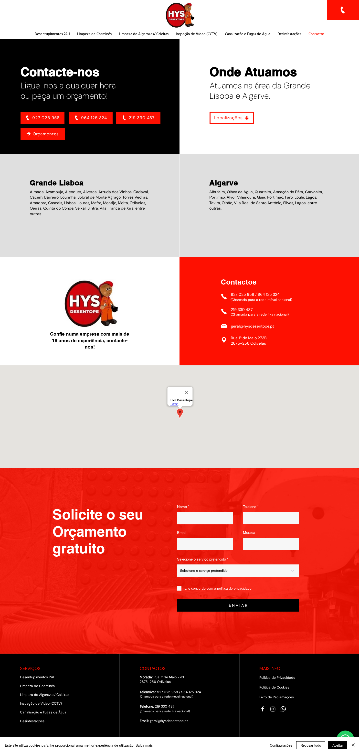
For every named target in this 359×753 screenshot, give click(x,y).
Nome (182, 507)
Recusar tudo (310, 745)
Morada (249, 532)
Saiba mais (144, 745)
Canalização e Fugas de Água (43, 712)
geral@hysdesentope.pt (252, 326)
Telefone (249, 507)
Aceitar (337, 745)
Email (181, 532)
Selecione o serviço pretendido (201, 559)
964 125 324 (269, 294)
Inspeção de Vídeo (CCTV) (41, 703)
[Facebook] (262, 709)
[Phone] (224, 296)
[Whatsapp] (283, 709)
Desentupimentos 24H (37, 677)
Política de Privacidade (277, 677)
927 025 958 (242, 294)
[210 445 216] (343, 10)
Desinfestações (32, 721)
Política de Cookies (274, 687)
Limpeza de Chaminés (37, 686)
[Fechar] (353, 745)
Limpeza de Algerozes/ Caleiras (44, 694)
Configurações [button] (281, 745)
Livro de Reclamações (276, 697)
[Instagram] (273, 709)
